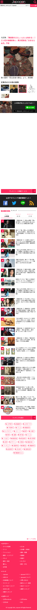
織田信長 (14, 438)
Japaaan (18, 2)
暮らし (5, 564)
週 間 (18, 215)
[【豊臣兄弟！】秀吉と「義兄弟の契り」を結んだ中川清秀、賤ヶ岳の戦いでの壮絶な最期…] (8, 341)
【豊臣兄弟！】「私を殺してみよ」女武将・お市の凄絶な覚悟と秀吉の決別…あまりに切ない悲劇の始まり (26, 301)
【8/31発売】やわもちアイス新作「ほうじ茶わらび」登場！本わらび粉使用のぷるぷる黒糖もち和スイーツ (25, 320)
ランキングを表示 (17, 418)
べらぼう (6, 438)
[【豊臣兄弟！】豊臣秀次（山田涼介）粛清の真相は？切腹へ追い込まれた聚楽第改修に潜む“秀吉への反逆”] (8, 312)
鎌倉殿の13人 (19, 453)
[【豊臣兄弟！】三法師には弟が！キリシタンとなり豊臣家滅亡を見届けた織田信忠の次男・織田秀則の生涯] (8, 243)
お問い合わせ (24, 580)
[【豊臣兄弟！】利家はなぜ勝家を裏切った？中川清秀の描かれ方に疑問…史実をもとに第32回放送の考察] (8, 361)
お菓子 (32, 431)
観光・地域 (6, 561)
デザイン (13, 442)
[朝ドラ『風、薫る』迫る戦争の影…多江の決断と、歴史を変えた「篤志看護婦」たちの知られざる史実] (8, 234)
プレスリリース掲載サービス (18, 191)
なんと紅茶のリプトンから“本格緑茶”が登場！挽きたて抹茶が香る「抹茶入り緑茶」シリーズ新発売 (26, 349)
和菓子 (22, 558)
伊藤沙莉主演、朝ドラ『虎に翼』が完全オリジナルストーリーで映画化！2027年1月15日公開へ (25, 261)
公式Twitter (14, 203)
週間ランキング (24, 589)
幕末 (8, 435)
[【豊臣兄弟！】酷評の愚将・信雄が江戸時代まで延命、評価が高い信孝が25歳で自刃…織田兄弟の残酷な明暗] (8, 273)
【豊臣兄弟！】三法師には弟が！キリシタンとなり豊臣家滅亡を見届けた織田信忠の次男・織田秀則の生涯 (25, 242)
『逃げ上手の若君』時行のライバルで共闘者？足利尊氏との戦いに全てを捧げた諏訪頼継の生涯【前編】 (25, 252)
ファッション (7, 552)
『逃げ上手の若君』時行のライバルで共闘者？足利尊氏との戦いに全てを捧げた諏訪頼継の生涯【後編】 (25, 291)
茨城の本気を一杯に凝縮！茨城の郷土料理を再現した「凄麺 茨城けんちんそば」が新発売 (25, 408)
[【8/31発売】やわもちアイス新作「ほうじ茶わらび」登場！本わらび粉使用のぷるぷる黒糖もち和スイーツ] (8, 322)
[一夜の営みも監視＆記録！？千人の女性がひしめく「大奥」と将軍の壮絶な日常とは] (8, 381)
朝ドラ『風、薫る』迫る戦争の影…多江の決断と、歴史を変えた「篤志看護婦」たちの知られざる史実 (25, 232)
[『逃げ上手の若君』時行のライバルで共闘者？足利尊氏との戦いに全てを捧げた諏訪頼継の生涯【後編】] (8, 292)
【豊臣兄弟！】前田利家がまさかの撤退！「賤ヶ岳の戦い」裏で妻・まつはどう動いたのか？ (25, 329)
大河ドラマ (28, 424)
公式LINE (23, 203)
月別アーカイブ (24, 586)
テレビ (29, 435)
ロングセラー (8, 431)
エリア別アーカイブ (8, 586)
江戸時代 (9, 424)
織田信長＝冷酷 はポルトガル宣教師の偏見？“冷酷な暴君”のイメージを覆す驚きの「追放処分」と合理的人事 (25, 369)
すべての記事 (6, 546)
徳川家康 (32, 438)
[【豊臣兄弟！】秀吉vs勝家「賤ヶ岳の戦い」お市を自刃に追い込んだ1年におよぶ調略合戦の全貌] (8, 224)
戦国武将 (27, 428)
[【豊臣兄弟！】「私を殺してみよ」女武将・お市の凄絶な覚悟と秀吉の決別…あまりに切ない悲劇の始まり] (8, 302)
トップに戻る (32, 539)
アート (5, 549)
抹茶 (6, 442)
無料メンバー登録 (25, 583)
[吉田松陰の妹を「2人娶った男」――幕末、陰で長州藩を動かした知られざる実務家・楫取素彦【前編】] (8, 390)
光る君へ (19, 449)
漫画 (15, 435)
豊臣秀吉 (16, 446)
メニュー (1, 2)
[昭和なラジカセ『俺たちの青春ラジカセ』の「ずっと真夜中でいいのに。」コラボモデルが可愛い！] (8, 283)
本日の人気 (6, 589)
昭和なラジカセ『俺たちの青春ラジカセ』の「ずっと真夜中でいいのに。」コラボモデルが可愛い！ (25, 280)
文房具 (22, 442)
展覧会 (24, 446)
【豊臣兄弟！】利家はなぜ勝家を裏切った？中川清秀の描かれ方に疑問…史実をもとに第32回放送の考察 (25, 360)
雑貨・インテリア (8, 555)
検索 (35, 2)
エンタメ (23, 561)
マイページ (6, 583)
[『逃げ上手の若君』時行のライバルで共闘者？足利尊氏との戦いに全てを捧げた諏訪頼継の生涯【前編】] (8, 253)
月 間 (30, 215)
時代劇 (22, 435)
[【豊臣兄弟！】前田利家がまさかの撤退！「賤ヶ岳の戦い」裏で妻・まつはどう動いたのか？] (8, 332)
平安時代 (11, 428)
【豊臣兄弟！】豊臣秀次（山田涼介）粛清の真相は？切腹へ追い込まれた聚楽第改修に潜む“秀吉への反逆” (26, 311)
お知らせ (5, 577)
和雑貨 (22, 555)
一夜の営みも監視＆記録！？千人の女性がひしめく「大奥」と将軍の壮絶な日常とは (25, 378)
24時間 (6, 215)
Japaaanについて (25, 577)
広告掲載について (8, 580)
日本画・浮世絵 (24, 549)
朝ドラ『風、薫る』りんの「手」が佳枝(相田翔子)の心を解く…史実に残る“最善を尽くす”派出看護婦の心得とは (26, 399)
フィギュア (6, 446)
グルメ (5, 558)
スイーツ (18, 431)
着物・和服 (23, 552)
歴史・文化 (23, 564)
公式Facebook (5, 203)
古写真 (5, 567)
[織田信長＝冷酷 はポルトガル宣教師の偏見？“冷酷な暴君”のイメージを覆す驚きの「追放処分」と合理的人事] (8, 371)
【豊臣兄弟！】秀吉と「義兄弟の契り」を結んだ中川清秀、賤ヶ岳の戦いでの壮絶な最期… (25, 339)
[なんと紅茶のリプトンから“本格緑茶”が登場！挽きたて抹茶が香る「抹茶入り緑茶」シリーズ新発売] (8, 351)
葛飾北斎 (28, 449)
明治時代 (23, 438)
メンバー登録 (34, 5)
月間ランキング (7, 592)
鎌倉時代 (32, 446)
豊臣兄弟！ (30, 442)
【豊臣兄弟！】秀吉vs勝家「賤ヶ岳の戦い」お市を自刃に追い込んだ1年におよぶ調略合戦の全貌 (25, 221)
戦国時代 (18, 424)
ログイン (28, 5)
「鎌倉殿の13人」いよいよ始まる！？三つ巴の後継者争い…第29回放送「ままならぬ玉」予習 (18, 40)
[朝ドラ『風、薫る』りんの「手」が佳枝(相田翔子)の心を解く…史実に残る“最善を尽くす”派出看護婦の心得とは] (8, 400)
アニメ (19, 428)
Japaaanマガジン (25, 574)
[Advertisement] (15, 21)
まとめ (22, 546)
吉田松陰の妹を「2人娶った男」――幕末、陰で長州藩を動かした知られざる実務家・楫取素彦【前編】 (25, 389)
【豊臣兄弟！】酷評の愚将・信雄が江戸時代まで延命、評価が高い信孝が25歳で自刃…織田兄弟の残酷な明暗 (25, 271)
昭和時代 (10, 449)
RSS (31, 203)
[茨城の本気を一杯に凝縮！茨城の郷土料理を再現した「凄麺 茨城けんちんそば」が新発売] (8, 410)
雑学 (25, 431)
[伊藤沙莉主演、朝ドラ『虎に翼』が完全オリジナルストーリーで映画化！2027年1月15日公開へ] (8, 263)
